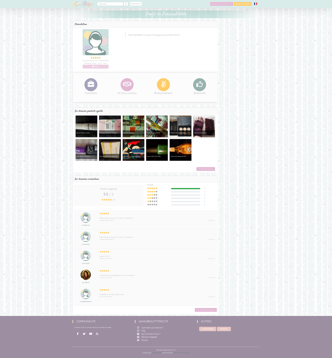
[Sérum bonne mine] (86, 126)
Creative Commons (181, 353)
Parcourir (135, 3)
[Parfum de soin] (133, 126)
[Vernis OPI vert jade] (157, 150)
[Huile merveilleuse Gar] (180, 150)
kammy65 (85, 263)
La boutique (207, 329)
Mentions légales (149, 337)
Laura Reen (157, 353)
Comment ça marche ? (152, 327)
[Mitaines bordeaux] (204, 126)
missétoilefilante (85, 301)
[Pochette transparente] (133, 150)
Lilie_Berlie (85, 282)
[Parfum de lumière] (157, 126)
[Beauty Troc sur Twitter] (84, 334)
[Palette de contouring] (180, 126)
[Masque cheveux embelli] (110, 126)
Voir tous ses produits (205, 169)
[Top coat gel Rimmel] (86, 150)
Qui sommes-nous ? (150, 334)
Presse (144, 340)
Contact (224, 329)
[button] (256, 4)
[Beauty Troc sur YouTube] (90, 334)
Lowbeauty (85, 225)
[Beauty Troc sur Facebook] (77, 334)
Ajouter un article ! (243, 4)
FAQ (143, 330)
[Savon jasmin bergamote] (110, 150)
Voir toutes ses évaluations (205, 310)
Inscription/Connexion (221, 4)
